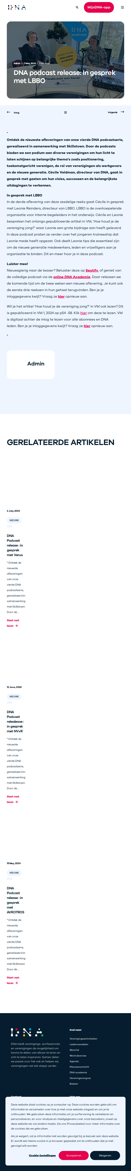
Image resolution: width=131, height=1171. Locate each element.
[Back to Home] (17, 7)
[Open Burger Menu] (122, 7)
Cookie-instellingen (42, 1155)
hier (83, 313)
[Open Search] (77, 7)
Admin (17, 63)
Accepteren (73, 1155)
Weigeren (105, 1155)
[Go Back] (65, 113)
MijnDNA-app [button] (99, 7)
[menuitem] (83, 1039)
